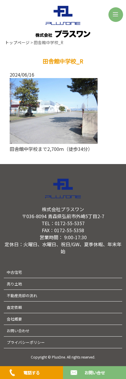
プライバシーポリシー (26, 342)
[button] (115, 14)
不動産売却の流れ (22, 295)
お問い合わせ (18, 330)
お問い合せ (94, 372)
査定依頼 (14, 307)
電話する (31, 372)
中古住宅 (14, 272)
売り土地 (14, 284)
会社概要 (14, 319)
